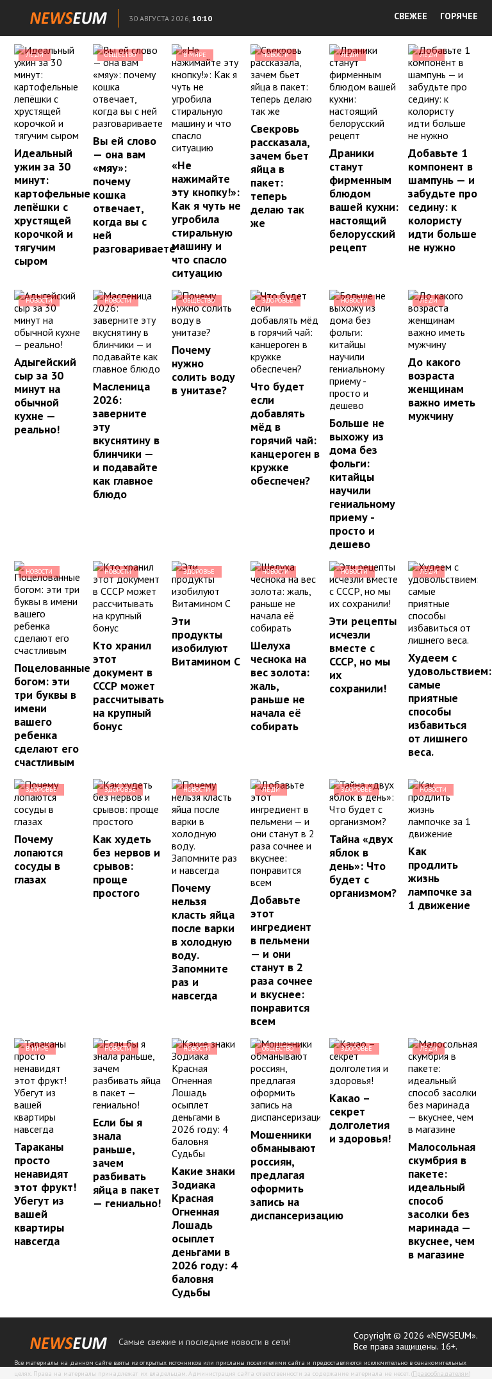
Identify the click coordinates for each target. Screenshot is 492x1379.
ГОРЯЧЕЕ (459, 16)
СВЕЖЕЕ (410, 16)
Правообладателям (441, 1373)
